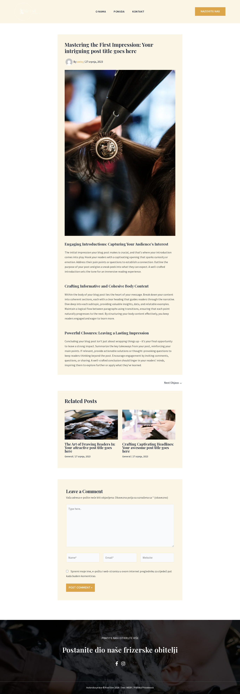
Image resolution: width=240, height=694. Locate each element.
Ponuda (119, 11)
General (69, 456)
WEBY (129, 687)
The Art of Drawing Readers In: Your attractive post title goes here (90, 447)
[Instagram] (123, 663)
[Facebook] (117, 663)
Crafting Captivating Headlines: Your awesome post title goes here (148, 447)
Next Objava (173, 382)
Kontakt (138, 11)
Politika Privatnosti (144, 687)
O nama (101, 11)
